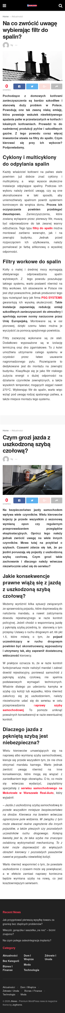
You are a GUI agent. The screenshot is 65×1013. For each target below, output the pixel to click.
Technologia (31, 970)
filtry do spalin (43, 228)
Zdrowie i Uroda (50, 957)
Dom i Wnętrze (29, 957)
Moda (27, 964)
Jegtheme (17, 1004)
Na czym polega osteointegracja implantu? (27, 940)
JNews (13, 1001)
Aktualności (17, 16)
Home (6, 16)
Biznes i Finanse (8, 968)
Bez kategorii (11, 961)
